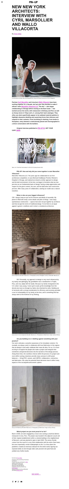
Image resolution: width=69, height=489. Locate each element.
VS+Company (15, 467)
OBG (27, 462)
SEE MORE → (36, 474)
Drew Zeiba (17, 34)
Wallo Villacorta (44, 102)
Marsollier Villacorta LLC (29, 106)
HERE (18, 130)
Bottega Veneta (19, 470)
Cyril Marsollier (23, 102)
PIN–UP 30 (41, 128)
